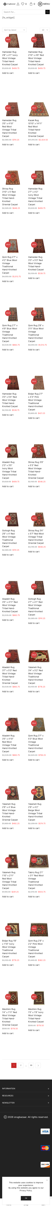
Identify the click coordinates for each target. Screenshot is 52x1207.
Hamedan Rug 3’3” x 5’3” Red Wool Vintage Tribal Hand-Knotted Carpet (36, 263)
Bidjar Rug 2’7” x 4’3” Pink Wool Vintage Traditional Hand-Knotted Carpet (35, 402)
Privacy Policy (26, 1190)
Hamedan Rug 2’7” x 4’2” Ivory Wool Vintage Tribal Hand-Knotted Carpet (35, 196)
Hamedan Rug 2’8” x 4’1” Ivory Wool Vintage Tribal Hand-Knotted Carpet (10, 58)
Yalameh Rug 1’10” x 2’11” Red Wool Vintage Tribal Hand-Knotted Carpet (9, 880)
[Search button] (47, 12)
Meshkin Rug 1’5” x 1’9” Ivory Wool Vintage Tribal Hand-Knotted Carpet (36, 1015)
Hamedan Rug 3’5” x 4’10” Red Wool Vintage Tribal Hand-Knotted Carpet (9, 128)
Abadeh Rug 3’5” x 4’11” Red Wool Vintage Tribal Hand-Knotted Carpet (10, 605)
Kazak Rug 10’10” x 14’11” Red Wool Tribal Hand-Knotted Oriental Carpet (36, 128)
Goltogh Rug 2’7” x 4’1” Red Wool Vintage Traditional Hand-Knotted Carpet (35, 607)
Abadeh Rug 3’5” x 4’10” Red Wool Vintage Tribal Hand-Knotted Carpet (9, 743)
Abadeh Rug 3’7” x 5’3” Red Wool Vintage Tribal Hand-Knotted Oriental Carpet (10, 675)
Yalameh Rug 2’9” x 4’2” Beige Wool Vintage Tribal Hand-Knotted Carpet (35, 812)
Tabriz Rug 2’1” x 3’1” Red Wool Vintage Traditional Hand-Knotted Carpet (36, 880)
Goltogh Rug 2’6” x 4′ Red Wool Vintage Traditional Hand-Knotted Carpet (9, 538)
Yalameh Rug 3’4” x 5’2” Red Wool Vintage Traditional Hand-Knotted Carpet (35, 675)
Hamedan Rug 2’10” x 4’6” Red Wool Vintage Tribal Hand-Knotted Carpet (36, 58)
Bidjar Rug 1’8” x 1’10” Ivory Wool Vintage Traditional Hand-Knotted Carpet (9, 949)
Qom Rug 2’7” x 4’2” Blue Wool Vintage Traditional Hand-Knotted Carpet (9, 265)
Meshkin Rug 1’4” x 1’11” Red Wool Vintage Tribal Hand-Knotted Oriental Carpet (10, 1017)
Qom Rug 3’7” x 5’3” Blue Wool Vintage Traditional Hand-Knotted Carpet (35, 743)
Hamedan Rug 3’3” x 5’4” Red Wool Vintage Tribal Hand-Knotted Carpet (10, 400)
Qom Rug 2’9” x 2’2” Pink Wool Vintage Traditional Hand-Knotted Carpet (36, 949)
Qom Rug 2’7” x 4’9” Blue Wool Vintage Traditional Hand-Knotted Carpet (9, 333)
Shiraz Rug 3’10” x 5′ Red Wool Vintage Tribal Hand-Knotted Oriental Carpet (10, 196)
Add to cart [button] (7, 73)
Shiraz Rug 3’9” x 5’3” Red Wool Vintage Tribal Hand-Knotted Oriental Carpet (36, 470)
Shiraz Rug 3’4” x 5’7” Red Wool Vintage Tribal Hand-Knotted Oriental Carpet (36, 537)
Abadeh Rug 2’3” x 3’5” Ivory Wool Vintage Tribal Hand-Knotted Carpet (9, 470)
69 (31, 1065)
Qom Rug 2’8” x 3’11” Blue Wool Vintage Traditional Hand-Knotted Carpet (36, 333)
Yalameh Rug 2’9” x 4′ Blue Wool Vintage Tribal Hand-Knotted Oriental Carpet (10, 812)
